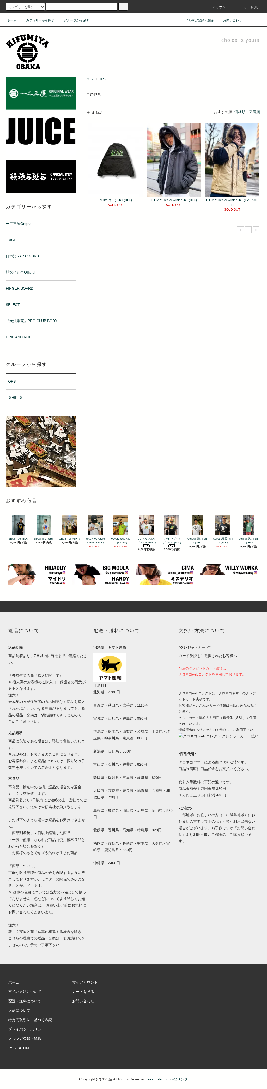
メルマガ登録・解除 (199, 20)
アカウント (220, 7)
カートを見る (83, 992)
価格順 (239, 112)
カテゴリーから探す (40, 20)
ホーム (11, 20)
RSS (12, 1048)
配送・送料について (24, 1001)
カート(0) (251, 7)
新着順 (254, 112)
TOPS (102, 79)
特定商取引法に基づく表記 (30, 1020)
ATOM (24, 1048)
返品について (19, 1010)
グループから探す (76, 20)
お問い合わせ (232, 20)
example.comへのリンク (168, 1079)
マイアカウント (85, 982)
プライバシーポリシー (26, 1029)
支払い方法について (24, 992)
